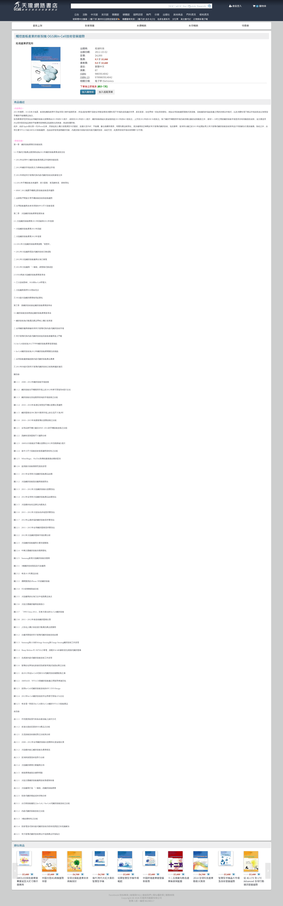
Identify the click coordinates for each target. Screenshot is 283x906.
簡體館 (115, 14)
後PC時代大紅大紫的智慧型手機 (103, 879)
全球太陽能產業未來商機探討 (77, 879)
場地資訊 (204, 14)
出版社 (166, 14)
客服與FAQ (135, 894)
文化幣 (175, 19)
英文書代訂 (186, 19)
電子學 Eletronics (104, 81)
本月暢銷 (193, 25)
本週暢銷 (141, 25)
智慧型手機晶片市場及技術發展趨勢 (229, 879)
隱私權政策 (158, 894)
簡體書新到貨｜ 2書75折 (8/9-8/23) (138, 19)
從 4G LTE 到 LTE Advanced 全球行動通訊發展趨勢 (254, 881)
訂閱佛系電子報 (200, 19)
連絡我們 (146, 894)
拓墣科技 (99, 48)
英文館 (104, 14)
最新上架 (37, 25)
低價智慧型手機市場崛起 (128, 879)
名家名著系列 (163, 19)
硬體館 (126, 14)
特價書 (245, 25)
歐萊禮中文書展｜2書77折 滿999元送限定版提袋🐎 (96, 19)
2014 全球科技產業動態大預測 (203, 879)
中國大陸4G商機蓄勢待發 (53, 879)
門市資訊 (191, 14)
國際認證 (138, 14)
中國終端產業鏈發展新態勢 (153, 879)
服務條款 (170, 894)
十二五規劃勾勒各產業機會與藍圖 (178, 879)
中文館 (94, 14)
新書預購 (89, 25)
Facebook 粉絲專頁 (118, 894)
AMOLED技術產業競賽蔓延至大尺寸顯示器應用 (27, 881)
